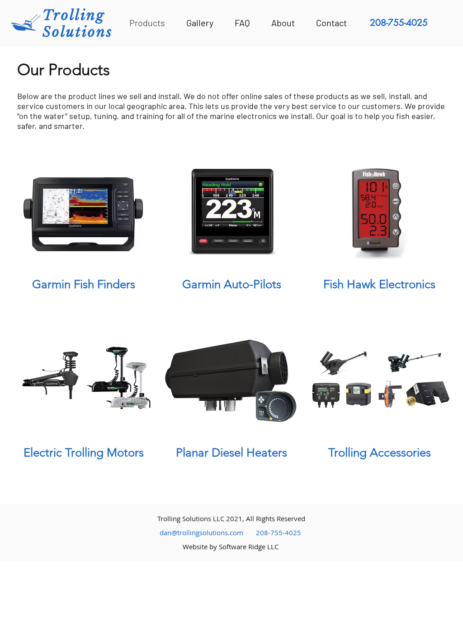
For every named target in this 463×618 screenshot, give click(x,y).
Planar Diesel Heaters (231, 453)
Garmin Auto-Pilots (231, 284)
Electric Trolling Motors (84, 453)
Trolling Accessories (379, 453)
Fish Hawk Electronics (379, 284)
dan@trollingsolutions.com (201, 532)
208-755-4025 (278, 532)
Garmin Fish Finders (83, 284)
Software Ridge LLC (249, 546)
